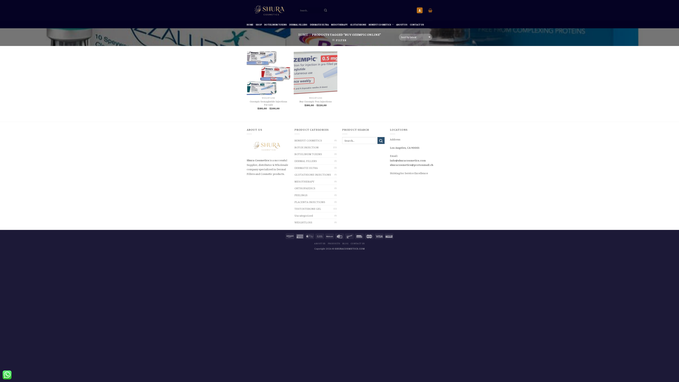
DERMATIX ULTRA (319, 24)
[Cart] (430, 10)
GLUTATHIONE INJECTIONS (312, 174)
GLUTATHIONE (358, 24)
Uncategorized (303, 215)
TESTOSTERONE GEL (307, 208)
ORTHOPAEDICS (304, 188)
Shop (259, 24)
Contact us (417, 24)
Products (334, 243)
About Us (401, 24)
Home (250, 24)
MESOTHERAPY (339, 24)
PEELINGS (300, 195)
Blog (345, 243)
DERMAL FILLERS (298, 24)
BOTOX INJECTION (306, 147)
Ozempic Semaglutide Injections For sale (268, 103)
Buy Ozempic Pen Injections (315, 101)
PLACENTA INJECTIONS (309, 202)
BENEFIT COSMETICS (380, 24)
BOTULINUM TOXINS (275, 24)
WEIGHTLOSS (303, 222)
